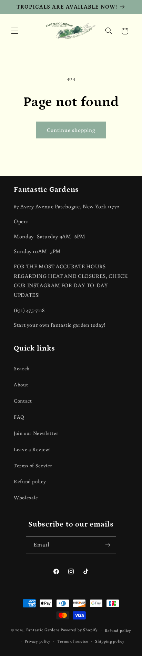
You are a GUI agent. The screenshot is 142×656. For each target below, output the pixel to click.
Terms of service (73, 641)
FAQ (19, 417)
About (21, 384)
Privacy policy (37, 641)
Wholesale (26, 497)
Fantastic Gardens (43, 630)
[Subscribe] (108, 545)
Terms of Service (33, 465)
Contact (23, 400)
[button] (14, 31)
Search (22, 368)
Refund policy (30, 481)
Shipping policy (109, 641)
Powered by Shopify (79, 630)
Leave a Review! (32, 449)
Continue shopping (71, 129)
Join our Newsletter (36, 433)
